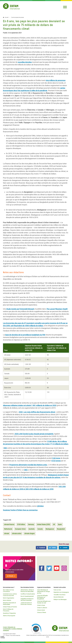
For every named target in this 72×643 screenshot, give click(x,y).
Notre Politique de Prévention (8, 610)
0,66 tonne (56, 458)
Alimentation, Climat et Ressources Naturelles (27, 590)
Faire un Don (57, 590)
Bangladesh (61, 529)
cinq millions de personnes (55, 80)
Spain (60, 524)
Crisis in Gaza (41, 605)
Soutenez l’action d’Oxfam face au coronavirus (20, 510)
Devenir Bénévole (58, 597)
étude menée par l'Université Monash (20, 309)
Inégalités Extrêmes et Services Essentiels (27, 599)
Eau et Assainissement (27, 596)
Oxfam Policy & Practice (10, 607)
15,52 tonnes (56, 461)
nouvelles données (25, 62)
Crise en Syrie (41, 610)
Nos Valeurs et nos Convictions (8, 590)
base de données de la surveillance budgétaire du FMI (25, 335)
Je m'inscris (10, 576)
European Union (20, 529)
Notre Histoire (7, 600)
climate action (16, 533)
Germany (31, 524)
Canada (40, 529)
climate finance (9, 524)
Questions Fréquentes (9, 613)
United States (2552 (43, 524)
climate (6, 533)
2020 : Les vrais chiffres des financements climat (37, 412)
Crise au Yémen (41, 612)
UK (54, 524)
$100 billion (21, 524)
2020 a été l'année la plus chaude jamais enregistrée (34, 434)
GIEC (26, 470)
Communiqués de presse (17, 17)
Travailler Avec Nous (59, 594)
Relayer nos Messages (60, 599)
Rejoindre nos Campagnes (61, 592)
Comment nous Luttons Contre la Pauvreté (10, 594)
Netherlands (8, 529)
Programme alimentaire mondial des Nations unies (28, 465)
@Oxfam (40, 506)
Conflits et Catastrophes (28, 594)
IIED (5, 448)
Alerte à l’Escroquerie (9, 615)
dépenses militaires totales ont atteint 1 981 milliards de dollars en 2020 (29, 405)
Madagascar (50, 529)
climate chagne (29, 533)
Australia (31, 529)
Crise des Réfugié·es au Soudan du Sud (44, 602)
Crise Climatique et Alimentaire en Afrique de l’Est (43, 591)
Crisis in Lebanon (42, 607)
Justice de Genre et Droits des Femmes (26, 603)
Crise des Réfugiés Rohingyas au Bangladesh (42, 597)
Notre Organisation (8, 598)
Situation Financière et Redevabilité (9, 603)
